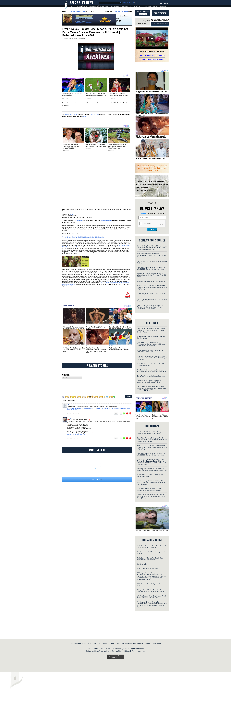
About (71, 643)
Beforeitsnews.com (77, 11)
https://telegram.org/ (160, 184)
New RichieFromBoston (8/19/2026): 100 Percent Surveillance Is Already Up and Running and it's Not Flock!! (150, 307)
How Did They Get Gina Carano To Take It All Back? (151, 92)
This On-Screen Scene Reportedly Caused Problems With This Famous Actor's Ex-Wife (96, 350)
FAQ (92, 643)
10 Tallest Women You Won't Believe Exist (150, 158)
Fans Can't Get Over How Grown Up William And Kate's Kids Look (120, 327)
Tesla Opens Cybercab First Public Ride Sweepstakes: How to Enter (150, 558)
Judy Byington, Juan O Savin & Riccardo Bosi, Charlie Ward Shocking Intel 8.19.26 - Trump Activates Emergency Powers (152, 247)
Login (160, 3)
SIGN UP (143, 213)
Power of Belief (103, 6)
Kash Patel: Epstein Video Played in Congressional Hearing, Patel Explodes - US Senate (151, 255)
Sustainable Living (115, 6)
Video (135, 6)
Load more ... (97, 479)
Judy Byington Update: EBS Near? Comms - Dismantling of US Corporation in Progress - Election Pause (151, 330)
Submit (152, 229)
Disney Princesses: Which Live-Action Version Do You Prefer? (152, 114)
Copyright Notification (132, 643)
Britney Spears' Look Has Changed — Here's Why (160, 416)
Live (131, 6)
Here (84, 116)
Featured (72, 6)
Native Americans (71, 114)
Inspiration (125, 6)
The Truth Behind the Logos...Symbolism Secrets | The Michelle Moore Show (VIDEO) (151, 370)
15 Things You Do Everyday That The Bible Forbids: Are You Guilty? (74, 349)
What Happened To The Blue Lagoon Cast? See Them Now (95, 145)
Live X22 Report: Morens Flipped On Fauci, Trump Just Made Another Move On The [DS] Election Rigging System (151, 388)
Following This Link (70, 286)
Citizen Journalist (106, 220)
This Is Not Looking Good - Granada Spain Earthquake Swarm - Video (150, 351)
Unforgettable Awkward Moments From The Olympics (119, 348)
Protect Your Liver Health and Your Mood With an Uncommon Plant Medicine (151, 546)
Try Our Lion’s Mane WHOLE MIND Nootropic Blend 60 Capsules (83, 237)
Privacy (105, 643)
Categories (163, 6)
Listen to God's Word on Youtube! (152, 55)
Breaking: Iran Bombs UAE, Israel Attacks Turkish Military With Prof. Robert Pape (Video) (152, 469)
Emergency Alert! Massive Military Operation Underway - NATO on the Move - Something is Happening (152, 357)
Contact (98, 643)
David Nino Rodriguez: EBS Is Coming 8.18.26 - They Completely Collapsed (149, 489)
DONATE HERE (142, 14)
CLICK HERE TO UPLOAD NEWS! (160, 24)
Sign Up (166, 3)
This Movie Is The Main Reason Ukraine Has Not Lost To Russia (73, 327)
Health (85, 6)
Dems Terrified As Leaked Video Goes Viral (151, 376)
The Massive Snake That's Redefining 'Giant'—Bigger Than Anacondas (117, 146)
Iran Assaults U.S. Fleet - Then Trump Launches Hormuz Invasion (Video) (149, 381)
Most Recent (147, 6)
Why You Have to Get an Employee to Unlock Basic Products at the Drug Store (151, 596)
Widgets (158, 643)
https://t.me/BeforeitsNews (145, 191)
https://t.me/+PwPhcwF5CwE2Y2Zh (76, 434)
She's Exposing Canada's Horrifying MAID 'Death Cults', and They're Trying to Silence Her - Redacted (151, 482)
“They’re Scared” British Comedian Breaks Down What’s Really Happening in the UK (150, 590)
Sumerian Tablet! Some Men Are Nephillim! (151, 281)
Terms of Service (116, 643)
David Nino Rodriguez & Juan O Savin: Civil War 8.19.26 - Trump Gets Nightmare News (151, 268)
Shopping (155, 6)
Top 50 (140, 6)
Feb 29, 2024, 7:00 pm (73, 413)
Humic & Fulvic (94, 114)
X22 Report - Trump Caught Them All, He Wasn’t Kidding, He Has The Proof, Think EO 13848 (151, 275)
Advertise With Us (82, 643)
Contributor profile (79, 22)
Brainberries (66, 150)
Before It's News (81, 2)
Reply (116, 413)
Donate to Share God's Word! (152, 60)
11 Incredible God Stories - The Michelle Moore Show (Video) (150, 475)
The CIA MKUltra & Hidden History (148, 568)
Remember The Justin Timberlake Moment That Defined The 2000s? (71, 146)
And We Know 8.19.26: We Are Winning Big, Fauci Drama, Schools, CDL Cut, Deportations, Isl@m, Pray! (152, 287)
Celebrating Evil (142, 564)
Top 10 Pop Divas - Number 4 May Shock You (143, 416)
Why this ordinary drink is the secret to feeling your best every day (152, 531)
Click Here (79, 220)
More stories (88, 22)
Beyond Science (93, 6)
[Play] (152, 38)
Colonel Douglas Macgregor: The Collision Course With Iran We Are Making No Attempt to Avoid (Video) (152, 496)
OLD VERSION (160, 13)
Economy (79, 6)
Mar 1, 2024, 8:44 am (72, 438)
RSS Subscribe (148, 643)
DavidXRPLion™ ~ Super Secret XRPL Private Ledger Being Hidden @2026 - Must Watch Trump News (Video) (151, 344)
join (71, 214)
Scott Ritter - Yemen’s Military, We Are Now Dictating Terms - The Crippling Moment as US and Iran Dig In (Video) (152, 439)
